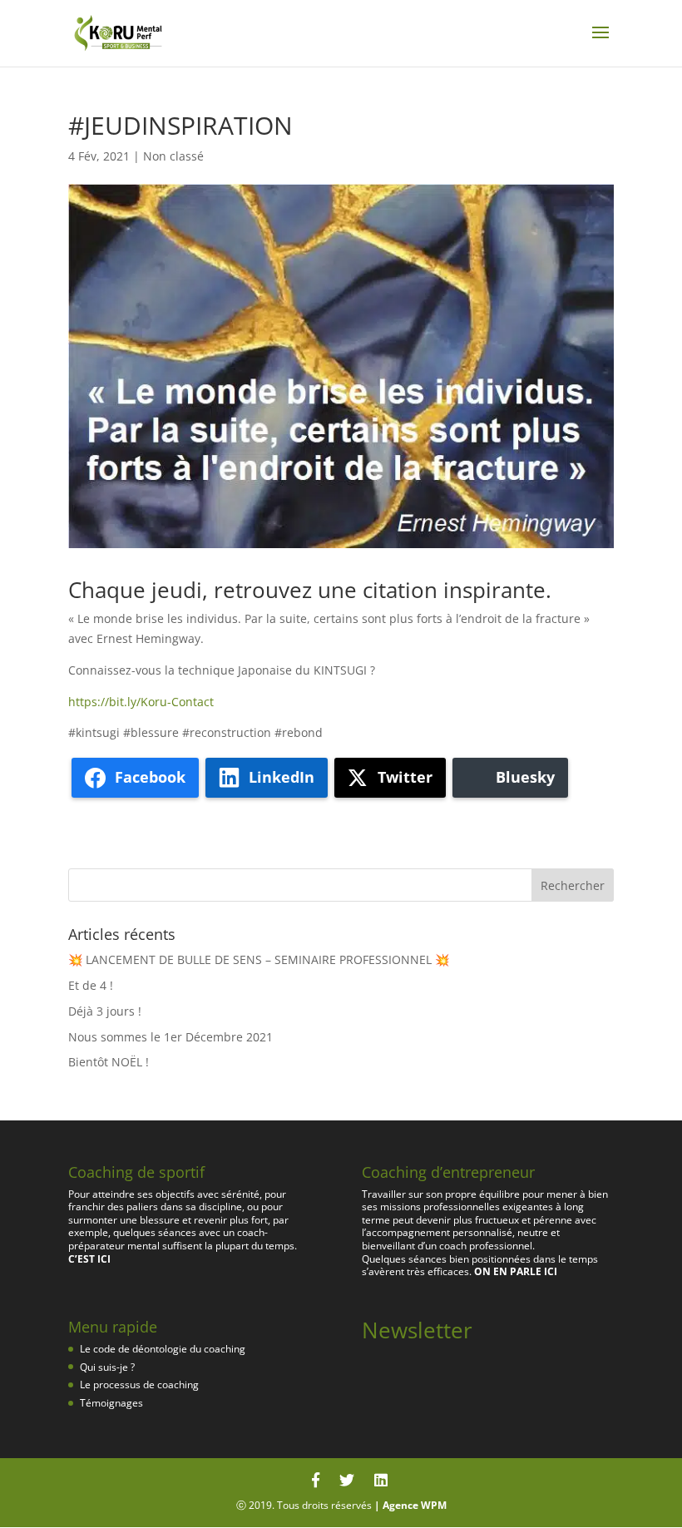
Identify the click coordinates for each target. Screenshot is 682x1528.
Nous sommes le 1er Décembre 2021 (170, 1037)
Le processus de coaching (139, 1384)
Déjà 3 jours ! (104, 1011)
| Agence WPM (410, 1505)
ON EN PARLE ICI (515, 1271)
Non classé (173, 156)
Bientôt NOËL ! (108, 1062)
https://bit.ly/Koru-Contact (141, 702)
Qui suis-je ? (107, 1367)
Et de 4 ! (90, 985)
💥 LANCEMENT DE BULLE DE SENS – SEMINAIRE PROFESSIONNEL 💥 (258, 959)
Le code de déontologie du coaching (162, 1349)
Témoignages (111, 1403)
